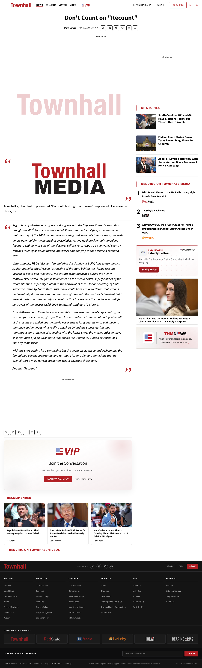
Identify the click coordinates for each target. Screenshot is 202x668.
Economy (40, 601)
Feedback (38, 663)
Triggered (105, 591)
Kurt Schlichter (75, 585)
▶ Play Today (149, 269)
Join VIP (192, 566)
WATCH (63, 5)
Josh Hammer (75, 612)
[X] (92, 566)
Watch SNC (170, 601)
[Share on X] (103, 27)
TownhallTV (9, 612)
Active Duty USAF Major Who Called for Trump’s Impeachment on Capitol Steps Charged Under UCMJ (167, 228)
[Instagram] (98, 566)
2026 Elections (42, 585)
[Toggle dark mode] (197, 5)
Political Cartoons (11, 607)
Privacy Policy (25, 663)
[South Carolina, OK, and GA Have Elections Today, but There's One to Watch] (146, 121)
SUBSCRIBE (178, 5)
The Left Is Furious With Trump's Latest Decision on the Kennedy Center (67, 533)
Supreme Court (42, 617)
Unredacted (106, 596)
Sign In (170, 566)
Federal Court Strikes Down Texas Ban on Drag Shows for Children (176, 140)
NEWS (39, 5)
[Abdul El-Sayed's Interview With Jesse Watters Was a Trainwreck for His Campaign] (146, 165)
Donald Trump (42, 596)
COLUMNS (50, 5)
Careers (136, 596)
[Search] (190, 5)
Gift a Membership (173, 591)
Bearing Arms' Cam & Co (111, 601)
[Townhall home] (15, 566)
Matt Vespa (98, 540)
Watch (6, 601)
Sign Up (191, 653)
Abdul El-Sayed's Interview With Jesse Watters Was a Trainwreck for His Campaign (178, 162)
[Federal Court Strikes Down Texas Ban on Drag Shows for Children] (146, 143)
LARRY (103, 585)
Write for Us (138, 607)
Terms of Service (10, 663)
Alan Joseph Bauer (77, 607)
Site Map (68, 663)
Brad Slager (74, 601)
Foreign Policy (42, 607)
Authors (7, 617)
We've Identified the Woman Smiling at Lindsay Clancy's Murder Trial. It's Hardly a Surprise (164, 320)
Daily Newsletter (172, 596)
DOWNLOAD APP (142, 5)
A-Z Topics (41, 578)
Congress (40, 591)
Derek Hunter (74, 591)
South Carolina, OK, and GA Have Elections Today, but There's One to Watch (175, 119)
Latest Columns (10, 596)
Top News (8, 585)
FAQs (181, 566)
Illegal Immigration (44, 612)
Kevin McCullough (76, 596)
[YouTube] (111, 566)
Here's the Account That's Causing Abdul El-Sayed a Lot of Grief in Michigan (111, 533)
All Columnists (74, 617)
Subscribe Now (83, 479)
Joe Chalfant (11, 540)
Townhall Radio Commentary (113, 607)
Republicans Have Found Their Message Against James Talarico (23, 532)
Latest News (9, 591)
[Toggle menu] (5, 5)
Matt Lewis (70, 28)
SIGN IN (161, 5)
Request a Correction (53, 663)
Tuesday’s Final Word (153, 210)
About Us (137, 585)
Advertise (137, 591)
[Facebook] (105, 566)
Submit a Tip (138, 601)
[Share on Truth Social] (110, 27)
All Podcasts (106, 612)
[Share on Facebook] (116, 27)
